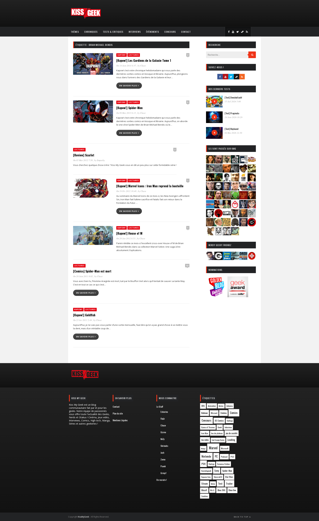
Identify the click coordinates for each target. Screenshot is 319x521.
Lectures (134, 55)
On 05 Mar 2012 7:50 (83, 160)
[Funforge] (243, 180)
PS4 (204, 464)
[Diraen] (243, 171)
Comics (234, 413)
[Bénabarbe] (243, 162)
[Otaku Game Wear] (252, 259)
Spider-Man (227, 470)
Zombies (204, 496)
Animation (212, 405)
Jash (162, 452)
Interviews (135, 31)
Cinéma (223, 413)
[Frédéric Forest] (235, 180)
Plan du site (118, 413)
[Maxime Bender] (218, 207)
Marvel (213, 447)
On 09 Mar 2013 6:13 (126, 112)
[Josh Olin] (235, 189)
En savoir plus (128, 85)
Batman (204, 413)
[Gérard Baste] (252, 180)
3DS (203, 405)
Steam (204, 483)
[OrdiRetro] (243, 259)
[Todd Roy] (243, 225)
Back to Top (241, 517)
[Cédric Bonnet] (218, 171)
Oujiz (162, 418)
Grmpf (163, 473)
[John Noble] (227, 189)
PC (216, 456)
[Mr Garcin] (243, 207)
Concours (170, 31)
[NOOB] (227, 216)
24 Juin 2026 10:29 (233, 117)
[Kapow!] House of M (129, 233)
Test (220, 483)
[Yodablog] (235, 234)
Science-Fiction (223, 464)
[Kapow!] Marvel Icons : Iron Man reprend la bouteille (149, 186)
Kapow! (121, 55)
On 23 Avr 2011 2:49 (82, 320)
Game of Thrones (208, 427)
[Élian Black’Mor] (252, 171)
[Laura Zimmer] (210, 198)
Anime (221, 406)
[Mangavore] (210, 207)
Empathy (101, 160)
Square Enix (206, 477)
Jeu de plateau (217, 433)
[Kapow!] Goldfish (84, 315)
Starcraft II (218, 477)
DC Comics (219, 420)
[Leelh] (227, 198)
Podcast (224, 456)
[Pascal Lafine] (235, 216)
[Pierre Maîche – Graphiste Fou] (210, 259)
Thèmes (75, 31)
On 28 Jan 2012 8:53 (126, 238)
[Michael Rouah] (235, 207)
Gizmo (163, 432)
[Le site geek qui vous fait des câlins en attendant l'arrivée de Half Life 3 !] (85, 17)
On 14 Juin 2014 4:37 (126, 65)
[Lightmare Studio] (235, 198)
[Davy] (227, 171)
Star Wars (229, 476)
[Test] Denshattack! (233, 97)
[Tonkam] (252, 225)
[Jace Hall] (210, 189)
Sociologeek (206, 470)
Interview (228, 427)
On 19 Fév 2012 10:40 (126, 191)
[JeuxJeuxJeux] (227, 259)
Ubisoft (204, 490)
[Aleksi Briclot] (210, 162)
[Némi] (210, 216)
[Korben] (243, 189)
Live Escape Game (218, 440)
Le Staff (159, 406)
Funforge (230, 420)
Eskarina (164, 411)
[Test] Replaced (231, 128)
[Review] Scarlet (83, 155)
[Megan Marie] (227, 207)
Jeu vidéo (205, 439)
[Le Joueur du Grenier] (218, 198)
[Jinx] (218, 189)
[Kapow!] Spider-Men (129, 108)
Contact (186, 31)
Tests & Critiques (113, 31)
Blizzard (214, 413)
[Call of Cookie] (252, 162)
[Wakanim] (227, 234)
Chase (143, 65)
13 (187, 265)
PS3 (232, 456)
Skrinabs (164, 445)
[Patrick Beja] (243, 216)
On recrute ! (161, 479)
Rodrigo (211, 464)
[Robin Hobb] (210, 225)
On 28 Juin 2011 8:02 (83, 276)
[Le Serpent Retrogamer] (235, 259)
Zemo (162, 459)
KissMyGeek (83, 516)
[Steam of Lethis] (235, 225)
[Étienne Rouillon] (210, 180)
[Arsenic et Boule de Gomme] (227, 162)
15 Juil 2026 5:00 (233, 101)
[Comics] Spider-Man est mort (92, 271)
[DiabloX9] (235, 171)
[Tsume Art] (218, 234)
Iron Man (204, 433)
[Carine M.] (210, 171)
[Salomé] (218, 225)
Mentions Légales (120, 420)
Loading (231, 439)
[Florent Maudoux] (218, 180)
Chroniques (91, 31)
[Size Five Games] (227, 225)
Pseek (163, 466)
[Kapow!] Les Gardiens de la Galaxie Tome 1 (143, 60)
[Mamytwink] (252, 198)
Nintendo (206, 456)
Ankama (229, 405)
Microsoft (224, 448)
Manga (203, 448)
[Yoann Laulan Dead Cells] (252, 189)
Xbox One (232, 490)
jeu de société (231, 433)
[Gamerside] (218, 259)
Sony (216, 470)
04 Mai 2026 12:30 (233, 132)
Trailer (229, 483)
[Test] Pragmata (232, 113)
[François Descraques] (227, 180)
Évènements (152, 31)
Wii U (212, 490)
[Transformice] (210, 234)
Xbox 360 (221, 490)
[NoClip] (218, 216)
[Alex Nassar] (218, 162)
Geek (220, 427)
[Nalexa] (252, 207)
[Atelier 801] (235, 162)
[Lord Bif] (243, 198)
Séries (213, 483)
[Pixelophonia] (252, 216)
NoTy (162, 439)
